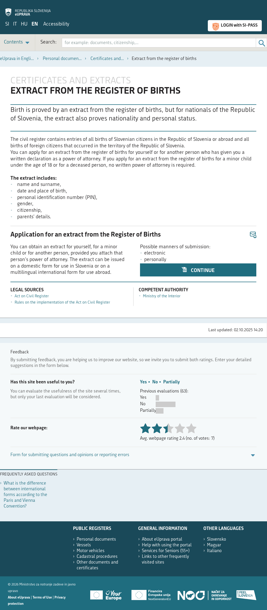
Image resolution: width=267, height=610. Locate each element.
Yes (143, 382)
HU (24, 24)
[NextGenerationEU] (151, 593)
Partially (171, 382)
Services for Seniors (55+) (166, 551)
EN (35, 24)
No (155, 382)
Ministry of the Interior (161, 296)
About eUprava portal (162, 539)
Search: (48, 42)
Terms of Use (42, 597)
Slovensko (216, 539)
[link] (17, 42)
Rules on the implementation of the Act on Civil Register (62, 303)
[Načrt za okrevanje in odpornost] (204, 593)
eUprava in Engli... (17, 59)
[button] (252, 235)
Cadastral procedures (97, 556)
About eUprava (19, 597)
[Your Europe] (107, 593)
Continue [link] (202, 270)
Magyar (214, 545)
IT (15, 24)
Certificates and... (107, 59)
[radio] (168, 429)
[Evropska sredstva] (246, 593)
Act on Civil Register (32, 296)
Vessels (84, 545)
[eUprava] (28, 9)
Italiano (214, 551)
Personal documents (96, 539)
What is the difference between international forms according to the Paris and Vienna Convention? (25, 495)
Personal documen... (62, 59)
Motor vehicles (91, 551)
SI (7, 24)
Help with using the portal (167, 545)
